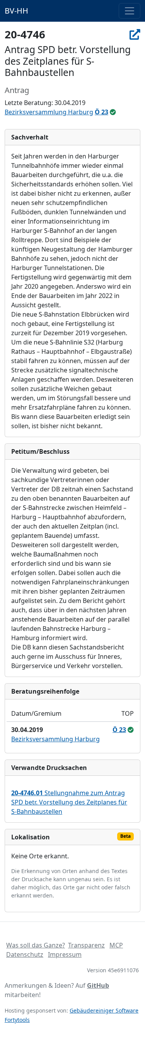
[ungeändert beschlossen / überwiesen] (113, 112)
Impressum (65, 954)
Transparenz (86, 945)
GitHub (98, 985)
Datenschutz (24, 954)
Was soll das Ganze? (35, 945)
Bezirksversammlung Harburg (49, 112)
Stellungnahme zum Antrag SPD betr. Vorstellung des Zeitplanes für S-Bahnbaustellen (69, 802)
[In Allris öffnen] (135, 34)
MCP (116, 945)
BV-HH (16, 10)
